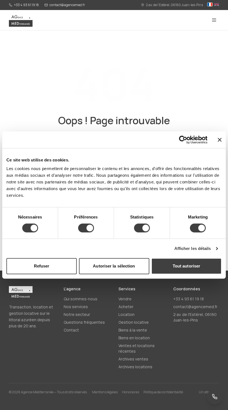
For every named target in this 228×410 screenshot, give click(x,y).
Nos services (76, 306)
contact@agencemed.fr (67, 5)
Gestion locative (133, 322)
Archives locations (135, 366)
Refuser (41, 266)
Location (126, 314)
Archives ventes (133, 359)
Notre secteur (77, 314)
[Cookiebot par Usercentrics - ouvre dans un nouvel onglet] (183, 140)
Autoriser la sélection (114, 266)
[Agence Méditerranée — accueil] (21, 20)
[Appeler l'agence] (214, 396)
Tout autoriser (186, 266)
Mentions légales (105, 392)
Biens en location (134, 337)
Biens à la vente (132, 330)
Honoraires (130, 392)
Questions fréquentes (84, 322)
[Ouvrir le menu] (214, 20)
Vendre (125, 298)
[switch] (86, 228)
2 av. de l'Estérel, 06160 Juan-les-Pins (174, 5)
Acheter (125, 306)
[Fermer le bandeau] (220, 140)
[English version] (216, 5)
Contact (71, 330)
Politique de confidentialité (163, 392)
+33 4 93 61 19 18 (26, 5)
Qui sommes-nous (80, 298)
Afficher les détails (192, 248)
